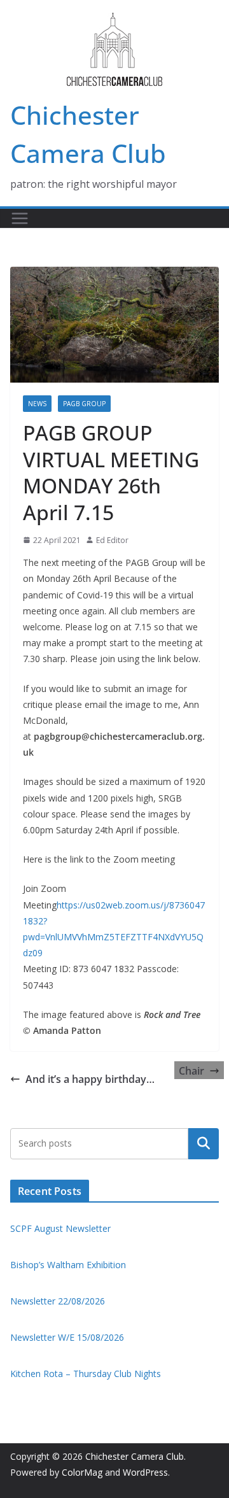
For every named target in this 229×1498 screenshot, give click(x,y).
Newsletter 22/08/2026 (57, 1301)
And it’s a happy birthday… (90, 1079)
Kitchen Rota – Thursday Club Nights (85, 1373)
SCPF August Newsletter (60, 1228)
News (37, 403)
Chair (191, 1071)
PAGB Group (84, 403)
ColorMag (82, 1472)
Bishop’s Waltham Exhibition (68, 1265)
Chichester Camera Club (134, 1456)
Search (203, 1143)
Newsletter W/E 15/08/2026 (67, 1337)
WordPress (145, 1472)
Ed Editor (112, 540)
